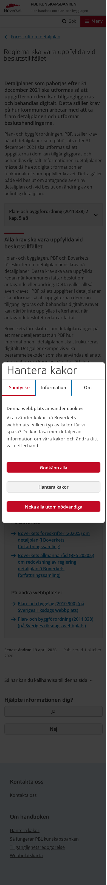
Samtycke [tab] (19, 387)
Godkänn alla (53, 468)
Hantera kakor (53, 487)
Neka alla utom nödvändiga (53, 507)
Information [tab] (53, 387)
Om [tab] (88, 387)
